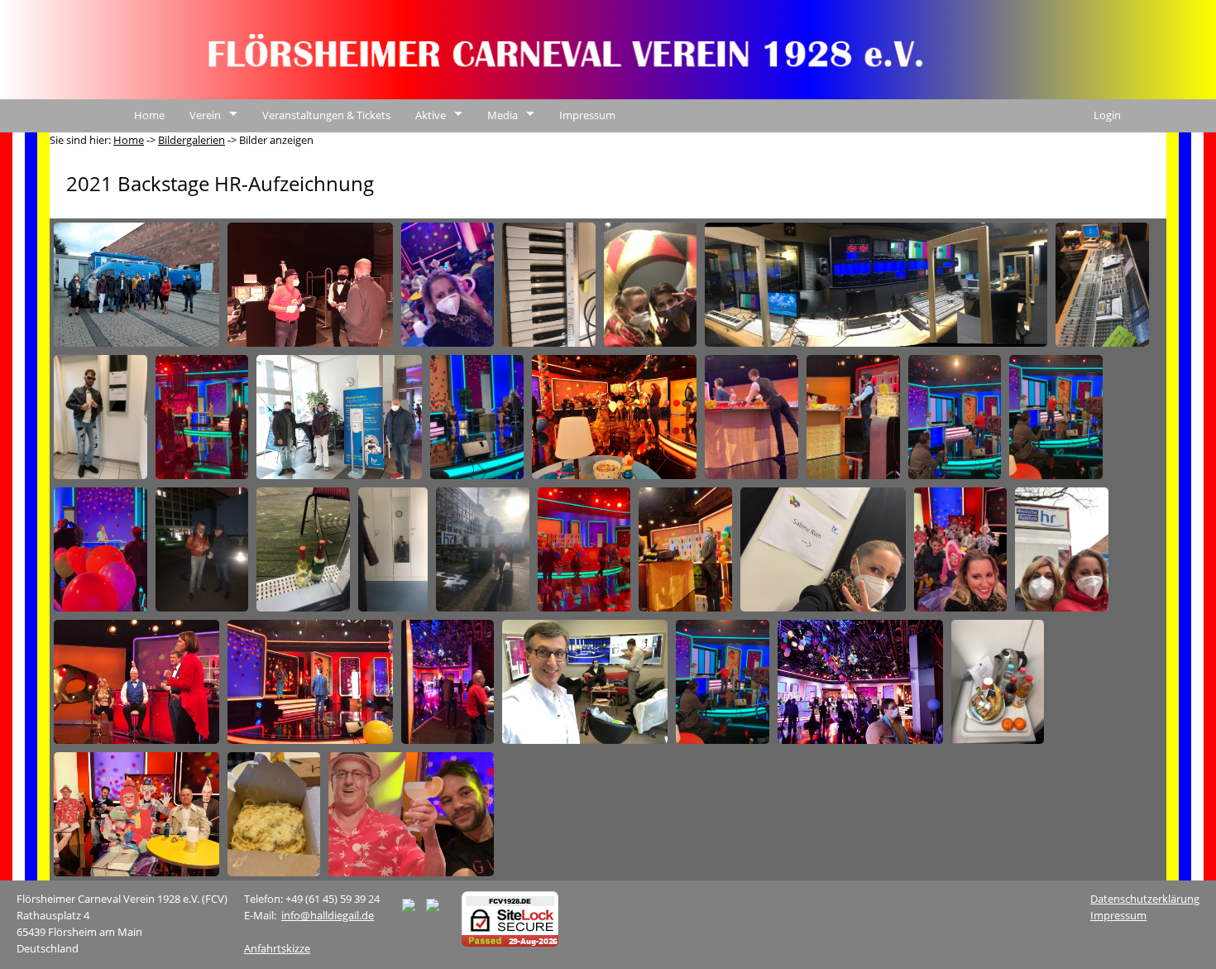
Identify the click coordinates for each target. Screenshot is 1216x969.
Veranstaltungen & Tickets (326, 115)
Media (502, 115)
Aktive (430, 115)
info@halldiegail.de (327, 915)
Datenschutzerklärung (1144, 898)
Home (149, 115)
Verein (205, 115)
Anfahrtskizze (277, 948)
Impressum (587, 115)
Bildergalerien (191, 139)
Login (1107, 115)
